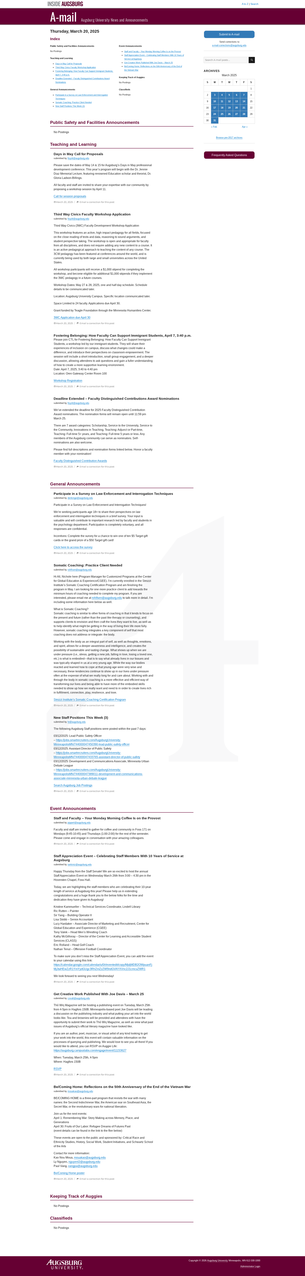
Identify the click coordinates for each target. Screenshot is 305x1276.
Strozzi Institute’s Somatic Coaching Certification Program (90, 699)
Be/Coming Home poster (69, 1173)
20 (236, 107)
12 (229, 101)
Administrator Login (250, 1266)
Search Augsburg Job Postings (73, 785)
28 (244, 114)
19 (229, 107)
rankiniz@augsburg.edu (80, 864)
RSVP (58, 1068)
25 (222, 114)
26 (229, 114)
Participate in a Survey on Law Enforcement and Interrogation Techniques (113, 494)
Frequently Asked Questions (229, 155)
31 (214, 120)
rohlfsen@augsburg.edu (80, 569)
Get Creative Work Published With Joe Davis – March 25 (148, 63)
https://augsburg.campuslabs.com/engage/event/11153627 (90, 1050)
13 (236, 101)
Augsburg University (217, 1260)
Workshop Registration (68, 380)
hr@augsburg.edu (77, 722)
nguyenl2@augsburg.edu (84, 1161)
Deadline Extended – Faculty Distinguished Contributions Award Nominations (116, 398)
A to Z (245, 3)
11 (222, 101)
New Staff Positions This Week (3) (70, 106)
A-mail (63, 16)
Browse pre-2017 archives (229, 137)
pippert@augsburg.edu (79, 822)
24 (214, 114)
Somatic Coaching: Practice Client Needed (73, 102)
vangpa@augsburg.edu (83, 1165)
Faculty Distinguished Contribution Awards (80, 460)
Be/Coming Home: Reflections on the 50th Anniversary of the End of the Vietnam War (122, 1087)
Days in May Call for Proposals (68, 64)
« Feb (214, 126)
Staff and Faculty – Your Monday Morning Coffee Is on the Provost (152, 51)
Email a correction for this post (97, 202)
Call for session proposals (70, 196)
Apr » (244, 126)
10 (214, 101)
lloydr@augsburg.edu (78, 158)
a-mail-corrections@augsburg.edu (229, 45)
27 (236, 114)
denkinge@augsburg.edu (80, 498)
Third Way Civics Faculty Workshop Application (75, 67)
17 (214, 107)
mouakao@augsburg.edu (80, 1091)
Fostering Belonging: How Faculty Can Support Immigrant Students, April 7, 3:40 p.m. (122, 335)
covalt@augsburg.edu (79, 998)
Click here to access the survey (73, 547)
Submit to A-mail (229, 34)
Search (254, 3)
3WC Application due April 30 (72, 317)
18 (222, 107)
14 (244, 101)
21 (244, 107)
